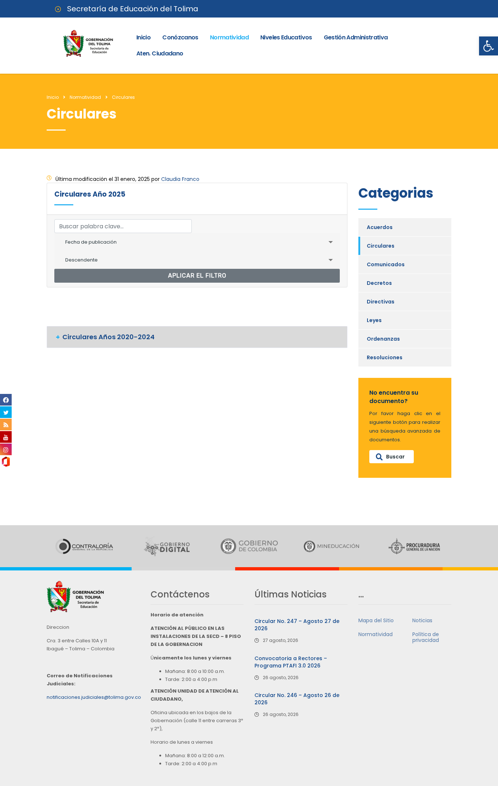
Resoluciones (384, 357)
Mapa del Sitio (376, 620)
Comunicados (386, 264)
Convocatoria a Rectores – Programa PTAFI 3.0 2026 (290, 662)
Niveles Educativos (286, 37)
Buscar (395, 456)
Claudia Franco (180, 179)
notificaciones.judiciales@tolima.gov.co (94, 697)
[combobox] (197, 242)
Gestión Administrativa (356, 37)
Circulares (380, 245)
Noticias (422, 620)
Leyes (374, 320)
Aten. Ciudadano (159, 53)
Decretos (379, 283)
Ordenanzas (383, 338)
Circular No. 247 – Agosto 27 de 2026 (296, 624)
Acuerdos (380, 227)
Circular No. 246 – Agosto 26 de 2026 (296, 699)
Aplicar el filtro (197, 275)
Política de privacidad (425, 637)
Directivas (380, 301)
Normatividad (229, 37)
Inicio (143, 37)
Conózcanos (180, 37)
